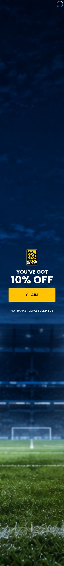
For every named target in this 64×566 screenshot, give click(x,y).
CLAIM (32, 295)
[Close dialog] (60, 4)
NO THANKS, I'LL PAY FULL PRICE (32, 310)
